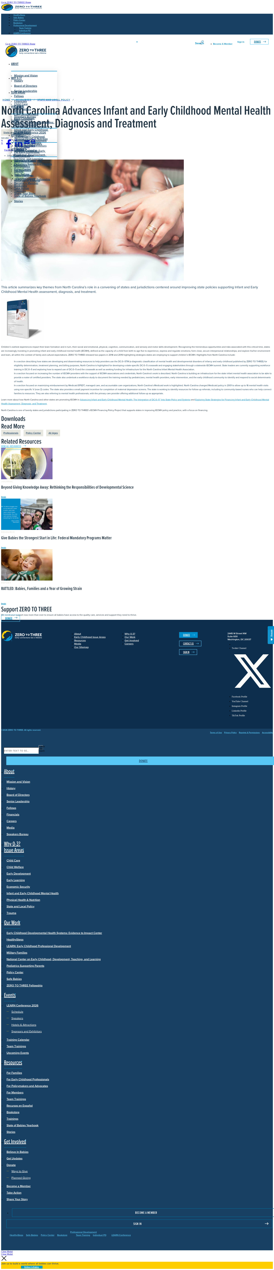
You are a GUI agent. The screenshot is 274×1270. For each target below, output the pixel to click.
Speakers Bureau (17, 834)
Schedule (22, 136)
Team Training (83, 1235)
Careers (12, 821)
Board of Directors (25, 86)
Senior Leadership (25, 91)
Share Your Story (24, 193)
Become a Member (26, 183)
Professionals (10, 433)
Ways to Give (24, 175)
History (11, 788)
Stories (18, 201)
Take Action (21, 188)
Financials (13, 814)
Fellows (19, 96)
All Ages (53, 433)
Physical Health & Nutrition (23, 900)
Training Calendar (18, 1040)
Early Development (26, 114)
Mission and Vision (26, 75)
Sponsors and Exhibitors (31, 145)
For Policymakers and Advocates (27, 1086)
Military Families (17, 952)
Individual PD (99, 1235)
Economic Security (18, 887)
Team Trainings (16, 1046)
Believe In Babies (25, 161)
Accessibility (267, 732)
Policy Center (33, 433)
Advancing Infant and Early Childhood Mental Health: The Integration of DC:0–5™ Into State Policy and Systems (135, 399)
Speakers (22, 139)
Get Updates (22, 166)
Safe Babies (14, 979)
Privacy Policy (230, 732)
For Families (14, 1073)
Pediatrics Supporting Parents (33, 164)
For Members (15, 1092)
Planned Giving (25, 178)
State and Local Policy (20, 906)
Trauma (11, 913)
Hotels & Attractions (28, 142)
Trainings (12, 1119)
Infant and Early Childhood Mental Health (33, 893)
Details (3, 496)
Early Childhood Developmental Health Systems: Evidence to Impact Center (33, 122)
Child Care (21, 104)
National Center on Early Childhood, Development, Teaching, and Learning (54, 959)
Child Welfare (15, 867)
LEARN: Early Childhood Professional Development (39, 946)
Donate (257, 42)
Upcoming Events (18, 1053)
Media (11, 827)
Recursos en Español (20, 1105)
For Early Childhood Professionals (26, 154)
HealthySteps (15, 939)
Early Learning (16, 880)
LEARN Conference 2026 (30, 132)
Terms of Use (216, 732)
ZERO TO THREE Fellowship (25, 985)
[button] (7, 1251)
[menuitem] (252, 644)
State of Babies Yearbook (23, 1125)
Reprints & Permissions (249, 732)
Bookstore (13, 1112)
